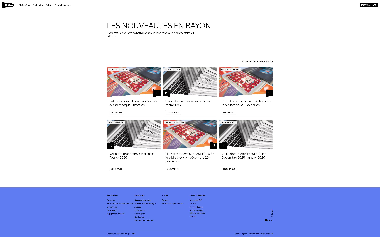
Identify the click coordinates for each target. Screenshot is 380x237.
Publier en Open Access (172, 203)
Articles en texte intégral (145, 203)
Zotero (193, 203)
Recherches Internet (143, 220)
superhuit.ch (268, 234)
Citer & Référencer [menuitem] (63, 5)
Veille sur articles (172, 69)
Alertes (137, 207)
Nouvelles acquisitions (118, 69)
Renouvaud (112, 210)
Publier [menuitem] (49, 5)
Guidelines (139, 217)
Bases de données (142, 200)
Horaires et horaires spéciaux (120, 203)
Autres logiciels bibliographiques (197, 211)
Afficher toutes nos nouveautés (256, 61)
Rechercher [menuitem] (38, 5)
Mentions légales (241, 234)
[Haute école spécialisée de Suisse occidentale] (269, 220)
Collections (139, 210)
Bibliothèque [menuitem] (24, 5)
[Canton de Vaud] (272, 213)
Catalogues (139, 213)
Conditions (112, 207)
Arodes (165, 200)
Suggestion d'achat (115, 213)
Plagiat (193, 216)
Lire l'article (116, 113)
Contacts (111, 200)
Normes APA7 (196, 200)
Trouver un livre (368, 5)
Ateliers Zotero (196, 207)
